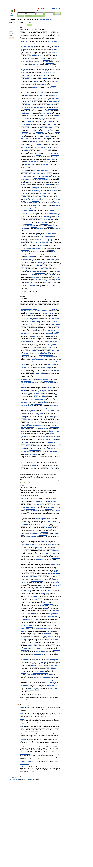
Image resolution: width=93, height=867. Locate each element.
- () (29, 309)
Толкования (21, 15)
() (48, 571)
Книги (34, 15)
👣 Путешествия (14, 777)
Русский (10, 35)
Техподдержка (28, 776)
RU (59, 8)
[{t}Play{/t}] (23, 27)
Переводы (28, 15)
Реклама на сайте (34, 776)
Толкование (23, 25)
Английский (11, 24)
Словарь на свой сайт (52, 8)
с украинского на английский (45, 19)
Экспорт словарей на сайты (14, 779)
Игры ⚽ (41, 15)
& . (31, 746)
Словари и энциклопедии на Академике (29, 11)
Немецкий (11, 31)
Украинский (11, 37)
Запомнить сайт (42, 8)
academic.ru (12, 15)
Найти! (57, 13)
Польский (11, 33)
